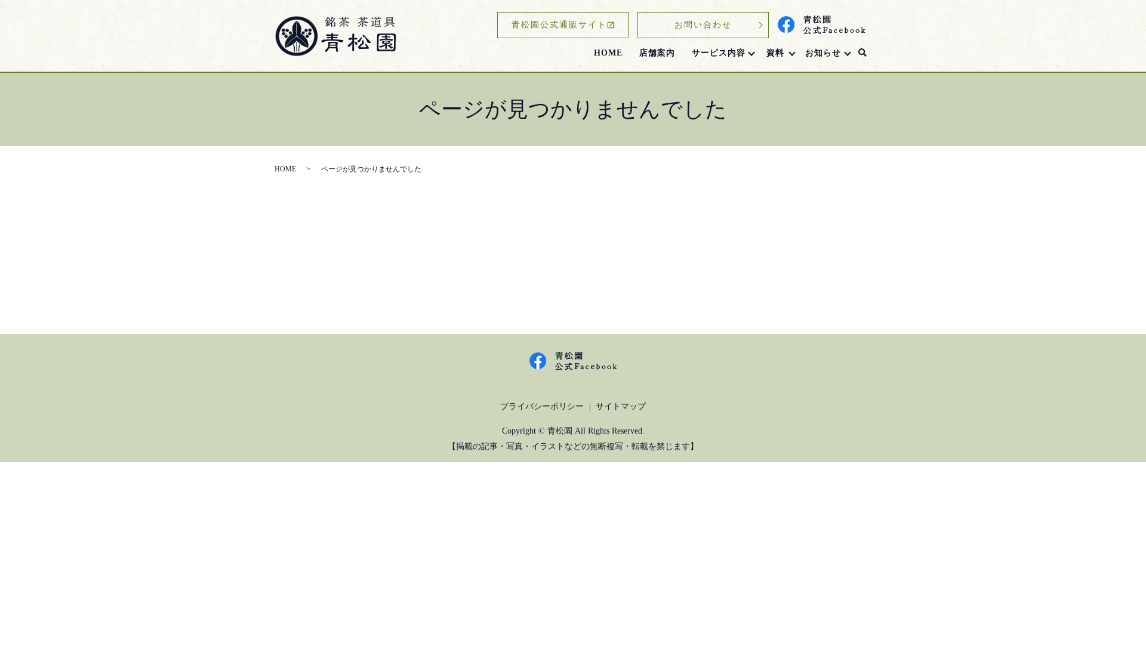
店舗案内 (657, 52)
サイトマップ (621, 406)
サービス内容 (718, 52)
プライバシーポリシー (542, 406)
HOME (608, 52)
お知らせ (823, 52)
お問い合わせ (703, 24)
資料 (775, 52)
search (862, 53)
